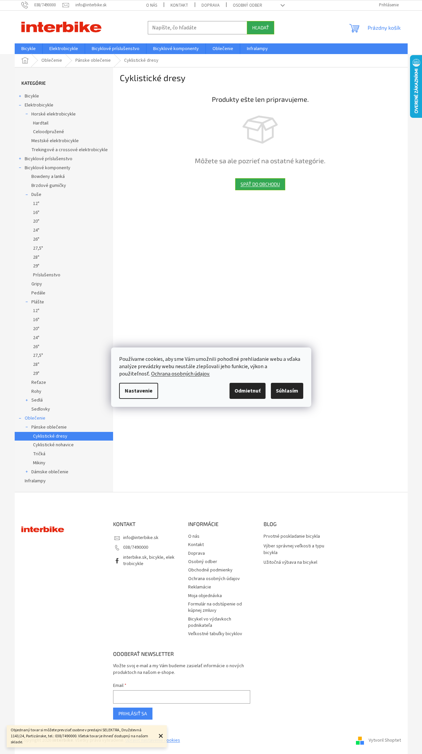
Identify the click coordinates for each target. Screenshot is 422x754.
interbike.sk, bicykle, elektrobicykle (148, 560)
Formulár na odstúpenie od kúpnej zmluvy (215, 607)
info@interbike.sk (140, 537)
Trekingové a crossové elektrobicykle (69, 150)
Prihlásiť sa (132, 713)
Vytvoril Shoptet (385, 740)
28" (36, 257)
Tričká (39, 454)
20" (36, 221)
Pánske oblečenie (49, 427)
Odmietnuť (248, 391)
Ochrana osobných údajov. (180, 374)
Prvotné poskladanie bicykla (292, 536)
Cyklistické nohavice (53, 445)
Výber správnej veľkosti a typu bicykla (294, 549)
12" (36, 203)
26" (36, 239)
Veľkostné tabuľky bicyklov (215, 634)
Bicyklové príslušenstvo (48, 159)
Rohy (36, 391)
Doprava (210, 5)
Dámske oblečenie (49, 472)
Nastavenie (138, 391)
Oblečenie (35, 418)
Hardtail (40, 123)
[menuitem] (28, 48)
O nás (151, 5)
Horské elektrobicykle (53, 114)
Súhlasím (287, 391)
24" (36, 230)
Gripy (36, 284)
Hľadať (260, 27)
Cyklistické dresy (50, 436)
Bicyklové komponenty (47, 168)
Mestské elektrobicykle (55, 141)
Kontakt (179, 5)
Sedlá (37, 400)
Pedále (38, 293)
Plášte (37, 302)
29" (36, 266)
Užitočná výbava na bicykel (290, 562)
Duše (36, 194)
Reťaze (38, 382)
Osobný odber (247, 5)
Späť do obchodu (260, 184)
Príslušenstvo (46, 275)
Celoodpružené (48, 132)
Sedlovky (40, 409)
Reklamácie (199, 587)
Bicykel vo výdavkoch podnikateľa (209, 622)
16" (36, 212)
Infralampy (35, 481)
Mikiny (39, 463)
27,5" (38, 248)
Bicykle (32, 96)
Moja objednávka (205, 595)
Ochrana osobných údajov (214, 578)
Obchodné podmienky (210, 570)
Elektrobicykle (39, 105)
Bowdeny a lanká (48, 176)
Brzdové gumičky (48, 185)
